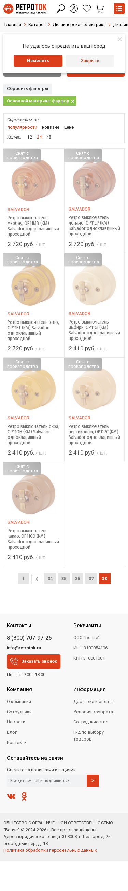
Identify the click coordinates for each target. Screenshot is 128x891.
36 (77, 578)
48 (48, 137)
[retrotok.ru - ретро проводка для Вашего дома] (25, 8)
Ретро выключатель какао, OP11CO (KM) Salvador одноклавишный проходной (33, 539)
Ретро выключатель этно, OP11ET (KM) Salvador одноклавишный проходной (33, 331)
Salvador (18, 209)
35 (63, 578)
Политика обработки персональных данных (50, 850)
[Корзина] (99, 8)
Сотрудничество (91, 721)
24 (39, 137)
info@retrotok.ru (24, 647)
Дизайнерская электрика (79, 24)
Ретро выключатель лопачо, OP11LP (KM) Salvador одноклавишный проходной (94, 226)
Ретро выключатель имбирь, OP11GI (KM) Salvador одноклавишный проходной (94, 330)
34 (50, 578)
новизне (50, 127)
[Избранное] (86, 8)
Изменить (38, 60)
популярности (22, 127)
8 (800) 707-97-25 (29, 638)
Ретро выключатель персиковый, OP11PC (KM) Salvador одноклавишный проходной (94, 435)
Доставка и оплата (93, 701)
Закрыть (90, 60)
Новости (16, 721)
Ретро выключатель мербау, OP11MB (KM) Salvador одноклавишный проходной (33, 226)
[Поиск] (60, 8)
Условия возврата (93, 711)
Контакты (17, 742)
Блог (12, 732)
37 (91, 578)
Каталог (36, 24)
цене (69, 127)
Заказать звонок (39, 661)
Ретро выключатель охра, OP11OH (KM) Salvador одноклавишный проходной (33, 435)
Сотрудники (19, 711)
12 (29, 137)
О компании (19, 701)
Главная (12, 24)
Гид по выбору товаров (88, 736)
